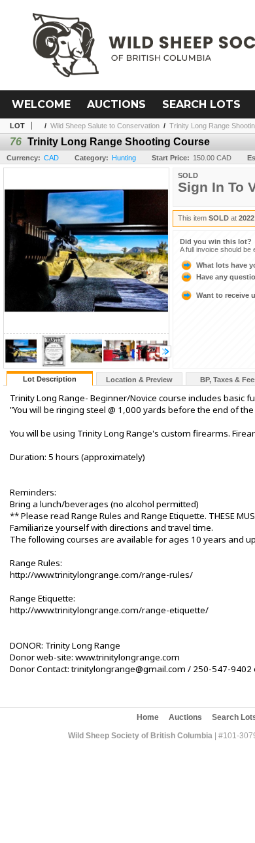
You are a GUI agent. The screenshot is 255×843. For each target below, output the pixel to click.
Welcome (41, 104)
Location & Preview (139, 380)
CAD (51, 158)
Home (148, 717)
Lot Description (49, 379)
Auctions (116, 104)
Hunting (124, 158)
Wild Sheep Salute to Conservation (105, 126)
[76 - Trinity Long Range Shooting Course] (21, 364)
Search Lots (201, 104)
